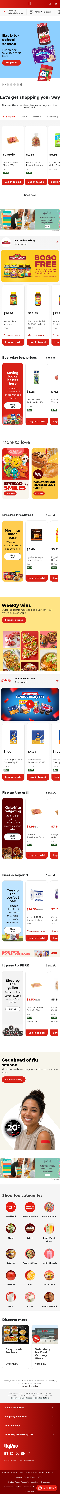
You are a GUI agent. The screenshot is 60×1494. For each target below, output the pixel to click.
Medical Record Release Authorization (23, 1482)
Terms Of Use (29, 1477)
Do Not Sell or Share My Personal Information (37, 1472)
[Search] (50, 4)
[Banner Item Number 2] (14, 84)
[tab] (9, 116)
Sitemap (5, 1472)
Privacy (14, 1472)
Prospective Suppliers (12, 1487)
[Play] (30, 704)
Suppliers (27, 1487)
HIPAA (39, 1477)
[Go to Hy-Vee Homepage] (30, 4)
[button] (46, 1488)
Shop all (51, 357)
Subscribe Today (30, 1386)
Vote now (40, 1364)
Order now (12, 1364)
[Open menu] (4, 3)
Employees (45, 1482)
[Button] (4, 84)
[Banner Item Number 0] (8, 84)
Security (18, 1477)
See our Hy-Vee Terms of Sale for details (30, 1398)
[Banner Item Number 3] (18, 84)
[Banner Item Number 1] (11, 84)
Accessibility (30, 1492)
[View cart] (55, 4)
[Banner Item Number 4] (21, 84)
